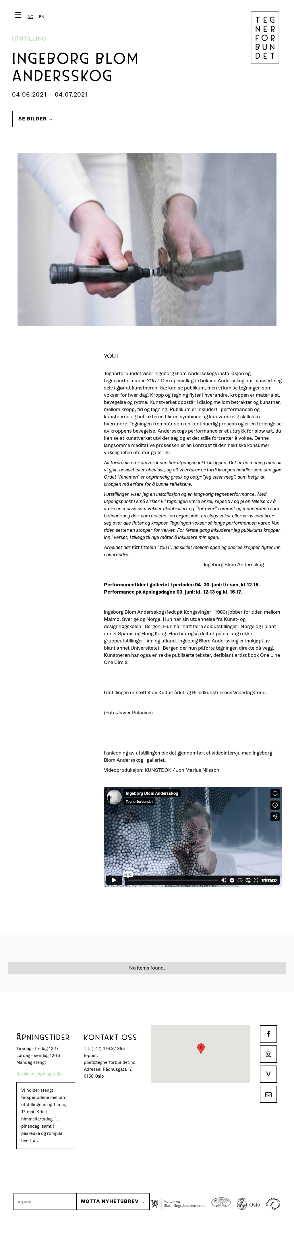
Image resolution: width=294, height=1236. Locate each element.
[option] (41, 17)
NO (30, 16)
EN (41, 16)
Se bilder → (35, 119)
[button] (31, 16)
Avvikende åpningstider (39, 1074)
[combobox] (30, 17)
